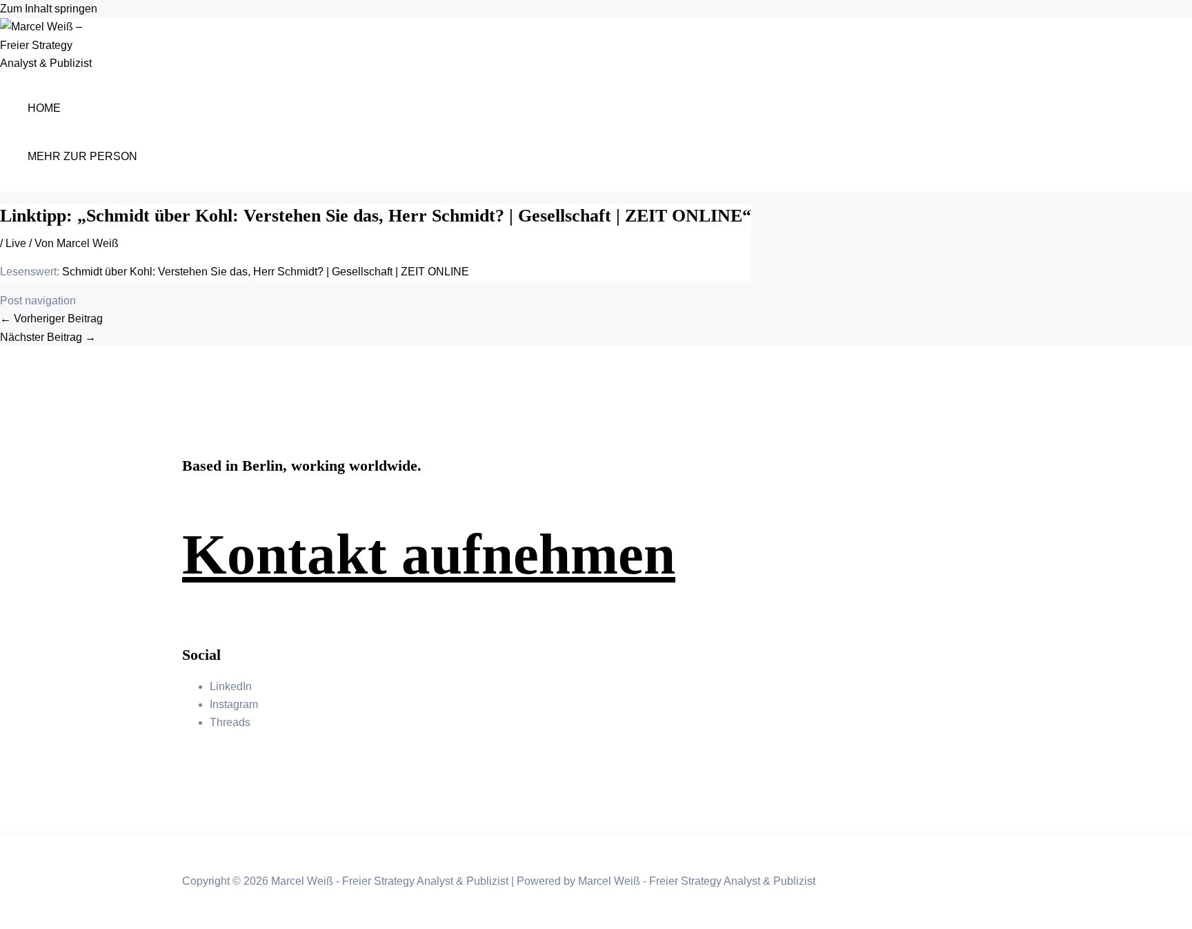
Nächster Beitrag (48, 337)
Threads (230, 722)
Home (44, 108)
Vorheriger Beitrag (51, 318)
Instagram (234, 704)
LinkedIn (231, 686)
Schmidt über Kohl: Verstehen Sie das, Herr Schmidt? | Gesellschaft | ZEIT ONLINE (265, 271)
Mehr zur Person (82, 156)
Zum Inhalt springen (48, 8)
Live (16, 243)
